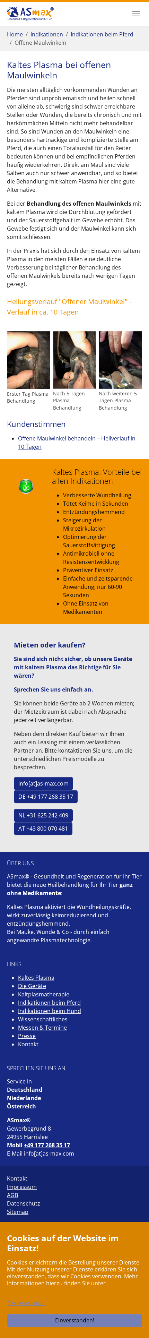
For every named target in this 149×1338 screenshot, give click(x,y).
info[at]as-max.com (43, 783)
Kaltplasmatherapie (43, 994)
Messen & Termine (42, 1027)
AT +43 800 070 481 (43, 828)
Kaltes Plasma (36, 977)
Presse (27, 1036)
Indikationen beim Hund (49, 1011)
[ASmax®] (30, 13)
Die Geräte (32, 986)
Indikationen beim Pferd (49, 1002)
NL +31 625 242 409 (43, 815)
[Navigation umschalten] (136, 14)
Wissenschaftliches (43, 1019)
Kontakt (28, 1044)
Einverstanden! (74, 1320)
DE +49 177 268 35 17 (45, 796)
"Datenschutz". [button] (26, 1303)
